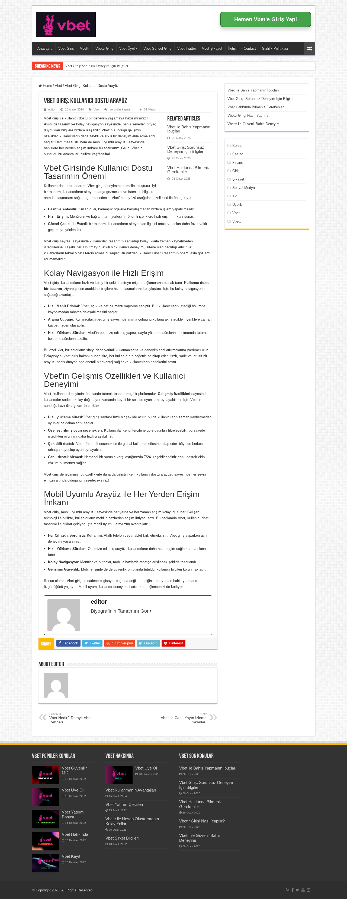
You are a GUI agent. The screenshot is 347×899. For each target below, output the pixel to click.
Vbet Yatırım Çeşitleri (124, 804)
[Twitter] (297, 890)
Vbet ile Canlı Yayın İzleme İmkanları (184, 718)
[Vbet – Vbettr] (66, 23)
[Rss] (288, 890)
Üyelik (237, 204)
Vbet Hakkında (75, 834)
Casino (237, 154)
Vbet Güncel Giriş (157, 48)
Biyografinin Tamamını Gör (120, 611)
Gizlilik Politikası (275, 48)
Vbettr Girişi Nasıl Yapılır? (247, 115)
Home (47, 86)
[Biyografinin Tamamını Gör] (151, 611)
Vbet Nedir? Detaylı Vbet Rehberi (70, 718)
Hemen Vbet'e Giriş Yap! (265, 19)
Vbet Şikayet (212, 48)
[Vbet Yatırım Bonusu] (45, 819)
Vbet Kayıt (71, 856)
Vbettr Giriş (104, 48)
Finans (237, 162)
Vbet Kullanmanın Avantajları (130, 790)
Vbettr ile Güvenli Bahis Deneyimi (253, 124)
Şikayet (238, 179)
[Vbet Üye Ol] (45, 797)
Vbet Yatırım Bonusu (73, 814)
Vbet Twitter (186, 48)
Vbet (58, 86)
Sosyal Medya (243, 188)
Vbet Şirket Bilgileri (122, 838)
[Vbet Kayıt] (45, 863)
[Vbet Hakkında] (45, 841)
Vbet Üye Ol (72, 790)
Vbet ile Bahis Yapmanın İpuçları (188, 129)
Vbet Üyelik (128, 48)
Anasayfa (44, 48)
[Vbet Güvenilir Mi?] (45, 775)
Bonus (237, 146)
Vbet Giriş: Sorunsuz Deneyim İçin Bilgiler (96, 66)
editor (52, 109)
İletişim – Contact (242, 48)
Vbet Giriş (66, 48)
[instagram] (308, 890)
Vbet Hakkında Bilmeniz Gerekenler (188, 169)
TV (234, 196)
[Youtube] (303, 890)
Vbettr (84, 48)
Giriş (236, 171)
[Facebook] (292, 890)
